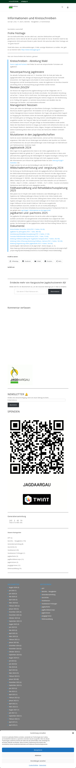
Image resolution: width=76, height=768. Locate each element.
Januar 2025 (13, 642)
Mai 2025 (12, 630)
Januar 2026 (13, 609)
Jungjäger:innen (12, 565)
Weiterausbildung (13, 568)
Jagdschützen (12, 562)
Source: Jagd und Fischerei (18, 64)
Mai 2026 (12, 596)
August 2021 (13, 710)
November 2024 (14, 649)
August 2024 (13, 658)
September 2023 (14, 685)
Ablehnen (38, 755)
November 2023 (14, 682)
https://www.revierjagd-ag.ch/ (30, 50)
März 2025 (12, 636)
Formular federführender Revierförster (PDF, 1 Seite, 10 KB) (29, 236)
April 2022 (12, 704)
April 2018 (12, 725)
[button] (73, 733)
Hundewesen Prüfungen (15, 553)
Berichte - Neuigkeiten (31, 22)
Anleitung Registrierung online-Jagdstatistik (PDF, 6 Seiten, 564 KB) (31, 243)
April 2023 (12, 694)
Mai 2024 (12, 667)
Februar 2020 (13, 719)
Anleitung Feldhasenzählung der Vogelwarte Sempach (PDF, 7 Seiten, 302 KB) (35, 239)
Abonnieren (55, 291)
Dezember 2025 (14, 612)
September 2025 (14, 621)
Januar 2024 (13, 679)
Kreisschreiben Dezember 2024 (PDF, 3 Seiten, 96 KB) (27, 229)
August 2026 (13, 587)
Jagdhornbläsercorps (14, 559)
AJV (11, 22)
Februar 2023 (13, 697)
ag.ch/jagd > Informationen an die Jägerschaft (36, 210)
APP (9, 538)
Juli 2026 (11, 590)
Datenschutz (42, 765)
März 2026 (12, 603)
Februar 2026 (13, 606)
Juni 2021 (12, 713)
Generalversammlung (14, 544)
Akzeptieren (38, 750)
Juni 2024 (12, 664)
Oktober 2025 (13, 618)
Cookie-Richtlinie (33, 765)
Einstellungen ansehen (38, 761)
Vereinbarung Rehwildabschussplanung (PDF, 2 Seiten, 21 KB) (29, 234)
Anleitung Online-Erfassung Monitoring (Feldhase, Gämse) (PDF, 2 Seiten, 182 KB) (36, 241)
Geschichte (11, 547)
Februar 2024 (13, 676)
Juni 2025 (12, 627)
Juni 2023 (12, 688)
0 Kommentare (45, 22)
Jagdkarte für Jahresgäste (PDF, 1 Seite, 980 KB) (25, 232)
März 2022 (12, 707)
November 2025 (14, 615)
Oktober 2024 (13, 652)
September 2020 (14, 716)
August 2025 (13, 624)
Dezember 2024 (14, 645)
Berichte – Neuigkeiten (15, 541)
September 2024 (14, 655)
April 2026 (12, 600)
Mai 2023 (12, 691)
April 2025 (12, 633)
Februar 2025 (13, 639)
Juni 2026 (12, 593)
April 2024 (12, 670)
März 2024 (12, 673)
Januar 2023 (13, 700)
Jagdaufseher (12, 556)
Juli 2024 (11, 661)
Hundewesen (12, 550)
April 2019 (12, 722)
